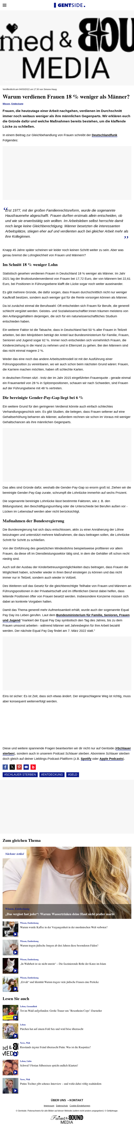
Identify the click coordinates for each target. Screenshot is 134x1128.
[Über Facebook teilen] (5, 767)
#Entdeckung (52, 774)
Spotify (86, 758)
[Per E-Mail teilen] (26, 767)
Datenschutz (62, 1106)
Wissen (6, 104)
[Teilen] (19, 767)
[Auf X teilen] (12, 767)
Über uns (58, 1100)
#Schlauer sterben (20, 774)
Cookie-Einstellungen (80, 1106)
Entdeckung (17, 104)
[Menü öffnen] (4, 5)
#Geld (72, 774)
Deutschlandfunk (104, 135)
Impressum (49, 1106)
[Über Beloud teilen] (33, 767)
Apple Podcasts (111, 758)
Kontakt (76, 1100)
